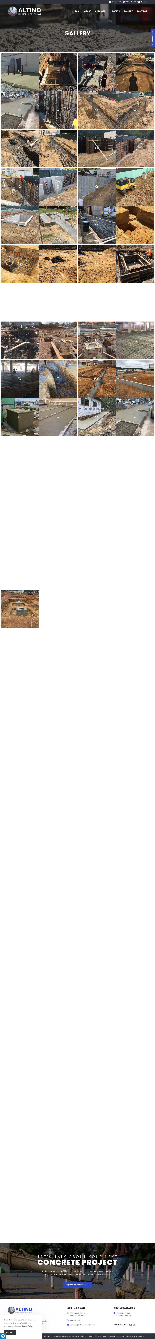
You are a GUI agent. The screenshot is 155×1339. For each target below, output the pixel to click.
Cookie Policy (27, 1326)
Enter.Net (83, 1336)
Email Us (144, 2)
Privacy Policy (120, 1336)
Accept (10, 1333)
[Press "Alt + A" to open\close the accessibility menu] (3, 1336)
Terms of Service (133, 1336)
